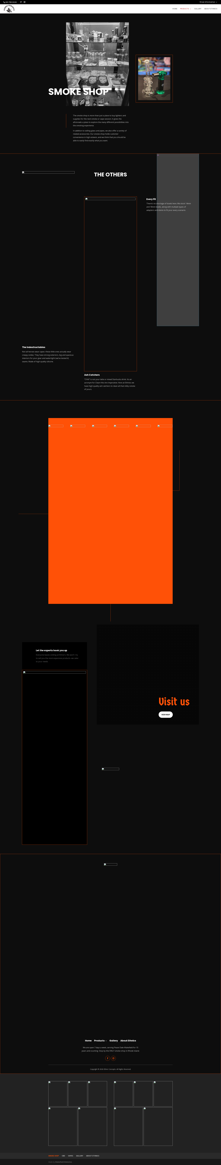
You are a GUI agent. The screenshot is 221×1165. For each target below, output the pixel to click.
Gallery (197, 9)
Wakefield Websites (63, 1162)
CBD (63, 1156)
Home (174, 9)
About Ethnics (210, 9)
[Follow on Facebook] (107, 1058)
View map (165, 715)
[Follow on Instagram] (113, 1058)
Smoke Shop (53, 1156)
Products (184, 9)
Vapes (70, 1156)
